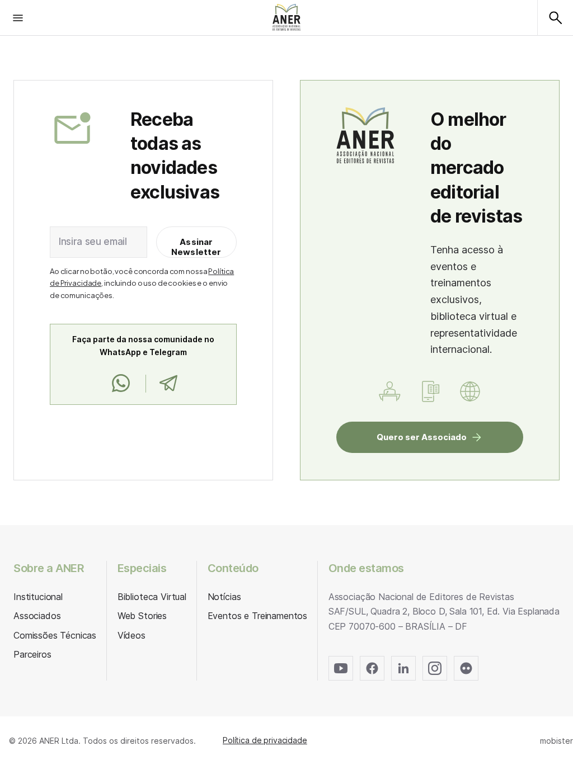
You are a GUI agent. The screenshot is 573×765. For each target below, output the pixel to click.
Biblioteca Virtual (152, 596)
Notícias (224, 596)
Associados (36, 615)
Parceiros (32, 654)
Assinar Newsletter (196, 247)
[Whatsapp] (120, 383)
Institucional (38, 596)
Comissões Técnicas (54, 635)
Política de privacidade (265, 740)
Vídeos (131, 635)
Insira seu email (93, 241)
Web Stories (142, 615)
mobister (556, 740)
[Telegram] (168, 384)
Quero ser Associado (422, 437)
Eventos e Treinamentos (257, 615)
